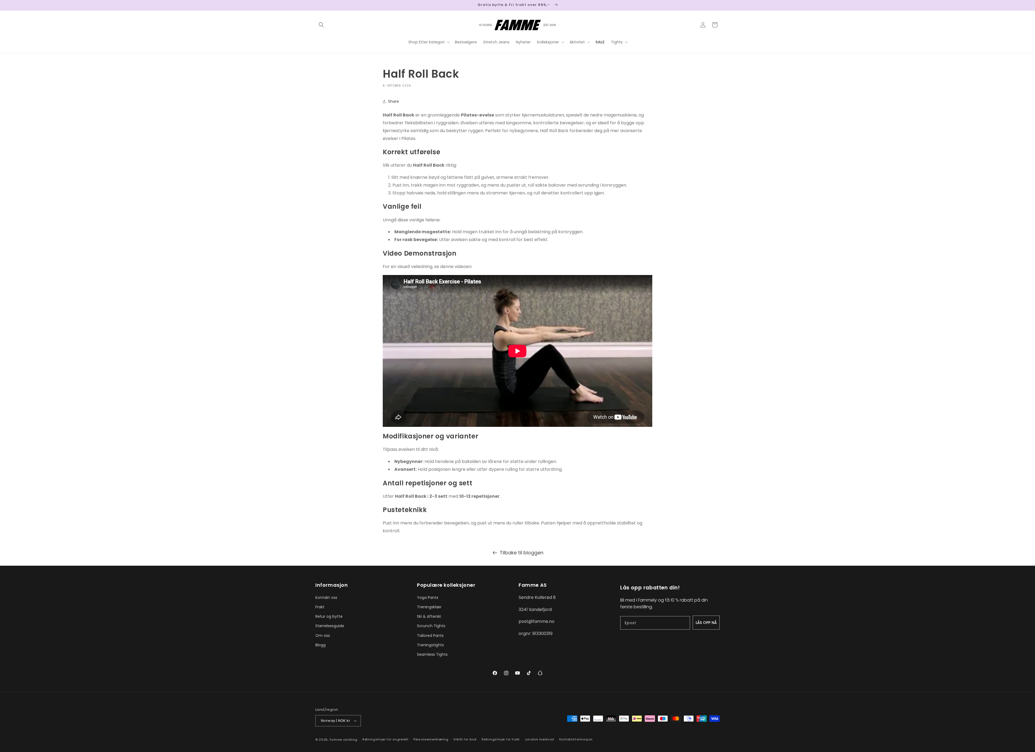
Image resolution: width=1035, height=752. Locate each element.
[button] (321, 25)
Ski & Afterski (429, 616)
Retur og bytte (329, 616)
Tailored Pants (430, 635)
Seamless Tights (432, 654)
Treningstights (430, 645)
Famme (336, 739)
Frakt (320, 607)
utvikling (350, 739)
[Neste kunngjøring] (718, 5)
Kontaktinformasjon (576, 739)
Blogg (320, 645)
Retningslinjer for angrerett (386, 739)
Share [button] (393, 101)
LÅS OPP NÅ (706, 622)
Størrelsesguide (329, 626)
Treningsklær (429, 607)
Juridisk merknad (539, 739)
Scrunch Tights (431, 626)
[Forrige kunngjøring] (317, 5)
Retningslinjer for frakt (501, 739)
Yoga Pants (427, 597)
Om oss (322, 635)
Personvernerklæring (430, 739)
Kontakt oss (326, 597)
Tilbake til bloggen (521, 552)
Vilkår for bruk (465, 739)
